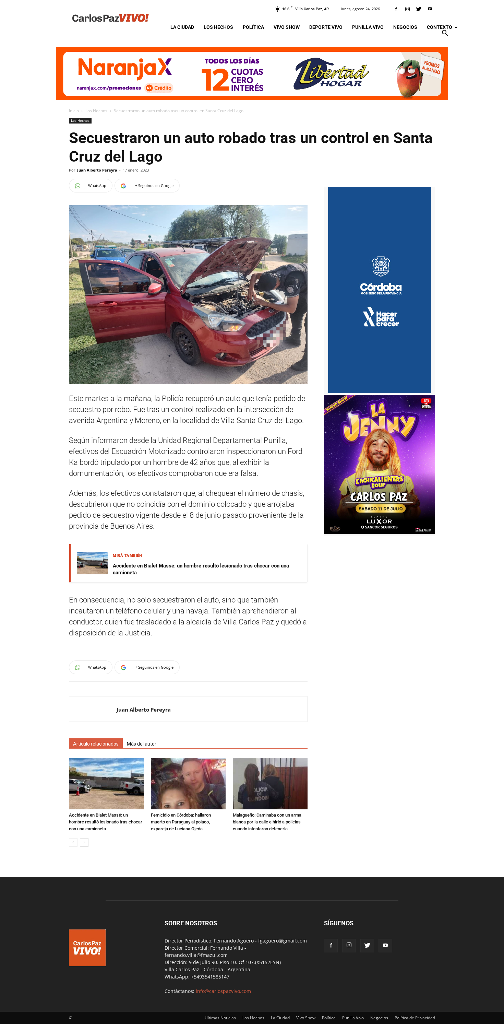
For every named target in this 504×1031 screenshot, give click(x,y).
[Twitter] (418, 9)
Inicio (74, 111)
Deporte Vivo (326, 27)
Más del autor (141, 744)
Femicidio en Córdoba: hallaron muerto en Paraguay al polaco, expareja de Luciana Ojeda (181, 821)
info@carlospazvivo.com (223, 991)
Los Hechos (218, 27)
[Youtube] (430, 9)
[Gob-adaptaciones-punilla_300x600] (379, 391)
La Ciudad (182, 27)
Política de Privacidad (415, 1018)
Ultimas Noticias (220, 1018)
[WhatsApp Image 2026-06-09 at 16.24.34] (379, 532)
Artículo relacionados (96, 744)
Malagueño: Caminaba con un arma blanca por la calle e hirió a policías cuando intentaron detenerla (267, 821)
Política (253, 27)
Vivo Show (287, 27)
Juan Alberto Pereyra (97, 170)
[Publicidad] (252, 73)
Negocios (405, 27)
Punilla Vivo (368, 27)
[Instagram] (407, 9)
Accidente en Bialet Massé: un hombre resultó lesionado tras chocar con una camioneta (201, 569)
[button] (444, 34)
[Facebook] (396, 9)
